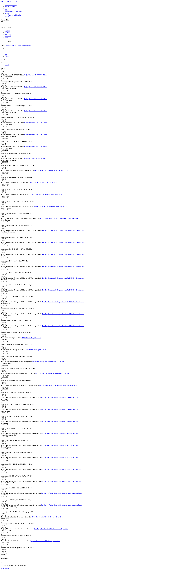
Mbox (2, 568)
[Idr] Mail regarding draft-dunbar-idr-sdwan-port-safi (48, 361)
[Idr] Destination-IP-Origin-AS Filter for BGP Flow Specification (59, 218)
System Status (26, 45)
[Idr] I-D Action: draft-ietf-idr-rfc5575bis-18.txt (43, 182)
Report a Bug (10, 45)
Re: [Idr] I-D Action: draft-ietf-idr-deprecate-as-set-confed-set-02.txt (61, 397)
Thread (7, 56)
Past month (8, 36)
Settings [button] (7, 13)
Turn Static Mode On (14, 15)
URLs (11, 568)
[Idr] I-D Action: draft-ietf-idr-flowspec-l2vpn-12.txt (47, 517)
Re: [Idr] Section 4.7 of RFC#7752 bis (35, 75)
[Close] (1, 562)
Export (7, 65)
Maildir (7, 568)
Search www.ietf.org (11, 5)
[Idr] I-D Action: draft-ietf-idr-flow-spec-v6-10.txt (45, 541)
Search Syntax (9, 11)
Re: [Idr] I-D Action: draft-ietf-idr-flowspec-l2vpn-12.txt (51, 529)
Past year (7, 37)
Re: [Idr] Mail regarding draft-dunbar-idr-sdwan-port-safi (52, 373)
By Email (18, 45)
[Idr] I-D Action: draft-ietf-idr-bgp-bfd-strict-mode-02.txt (51, 170)
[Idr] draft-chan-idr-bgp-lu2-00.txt (31, 338)
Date (6, 55)
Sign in (7, 17)
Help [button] (6, 10)
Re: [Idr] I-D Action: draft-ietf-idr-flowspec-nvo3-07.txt (50, 206)
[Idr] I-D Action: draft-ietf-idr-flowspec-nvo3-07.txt (46, 194)
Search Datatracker (10, 6)
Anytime (7, 31)
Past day (7, 32)
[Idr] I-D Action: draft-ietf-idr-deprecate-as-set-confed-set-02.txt (58, 385)
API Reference (17, 11)
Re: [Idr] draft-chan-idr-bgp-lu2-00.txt (34, 350)
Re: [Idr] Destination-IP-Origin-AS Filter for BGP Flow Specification (63, 230)
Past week (8, 34)
